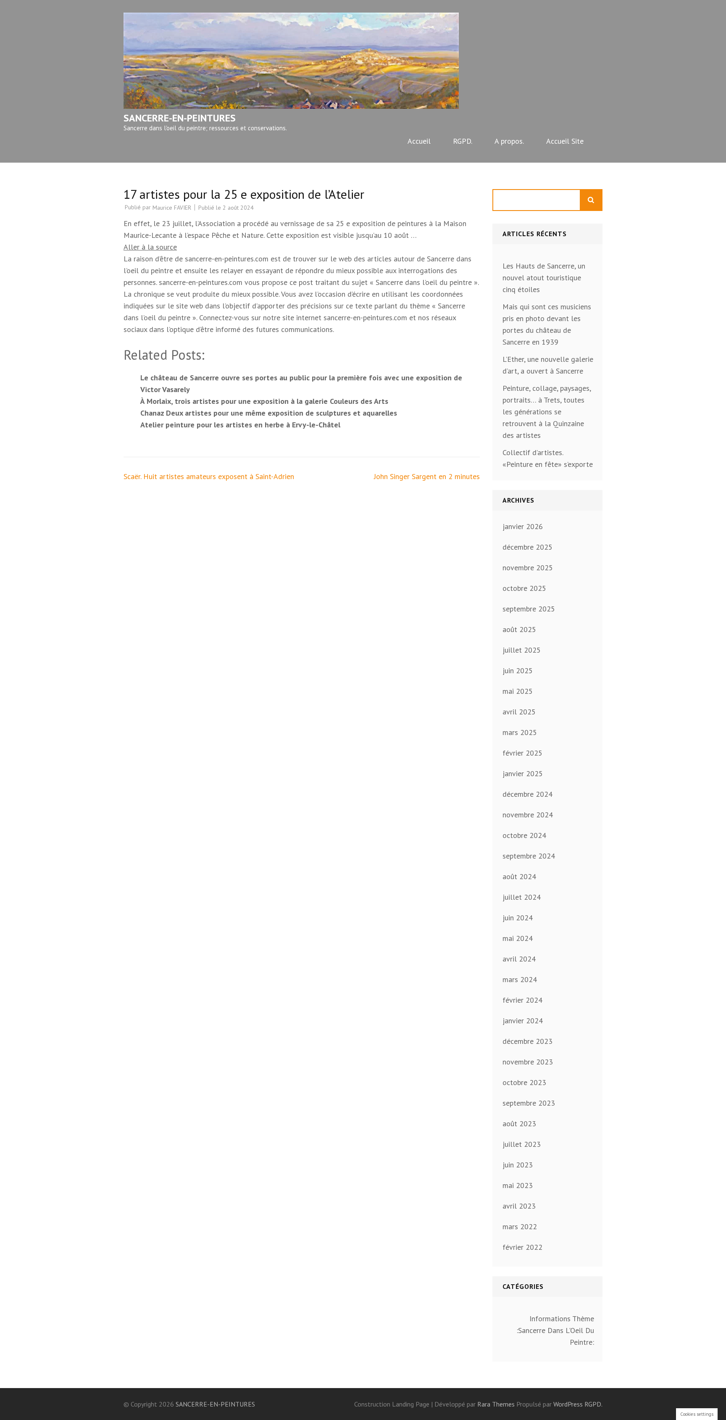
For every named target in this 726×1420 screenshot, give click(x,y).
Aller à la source (150, 247)
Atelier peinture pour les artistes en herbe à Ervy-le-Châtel (240, 424)
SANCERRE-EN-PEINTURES (180, 117)
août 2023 (519, 1123)
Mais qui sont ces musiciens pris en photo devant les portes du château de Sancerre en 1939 (546, 324)
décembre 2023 (527, 1041)
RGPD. (462, 141)
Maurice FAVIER (172, 207)
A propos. (509, 141)
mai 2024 (517, 938)
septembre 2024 (528, 856)
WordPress (568, 1404)
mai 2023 (517, 1185)
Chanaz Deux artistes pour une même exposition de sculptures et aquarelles (268, 413)
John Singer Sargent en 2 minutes (427, 476)
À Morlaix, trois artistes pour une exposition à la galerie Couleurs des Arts (264, 401)
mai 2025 (517, 691)
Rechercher (591, 200)
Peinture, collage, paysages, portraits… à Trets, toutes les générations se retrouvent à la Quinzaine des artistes (546, 411)
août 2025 (519, 629)
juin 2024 (517, 917)
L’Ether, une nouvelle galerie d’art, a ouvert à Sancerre (547, 365)
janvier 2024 (522, 1020)
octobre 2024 (524, 835)
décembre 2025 (527, 547)
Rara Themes (496, 1404)
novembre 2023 (527, 1062)
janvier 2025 (522, 773)
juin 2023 (517, 1165)
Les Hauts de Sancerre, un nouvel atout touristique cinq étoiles (543, 277)
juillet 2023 (521, 1144)
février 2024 (522, 1000)
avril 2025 (519, 712)
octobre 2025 (524, 588)
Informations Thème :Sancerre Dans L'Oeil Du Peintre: (555, 1330)
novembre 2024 (527, 814)
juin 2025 (517, 670)
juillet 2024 (521, 897)
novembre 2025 (527, 567)
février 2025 (522, 753)
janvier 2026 (522, 526)
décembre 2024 (527, 794)
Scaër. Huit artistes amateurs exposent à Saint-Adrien (209, 476)
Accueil (419, 141)
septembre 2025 (528, 609)
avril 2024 (519, 959)
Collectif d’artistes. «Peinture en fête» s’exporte (547, 458)
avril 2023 (519, 1206)
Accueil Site (565, 141)
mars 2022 (519, 1226)
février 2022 (522, 1247)
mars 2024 (519, 979)
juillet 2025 (521, 650)
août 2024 (519, 876)
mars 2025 (519, 732)
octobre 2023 (524, 1082)
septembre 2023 (528, 1103)
